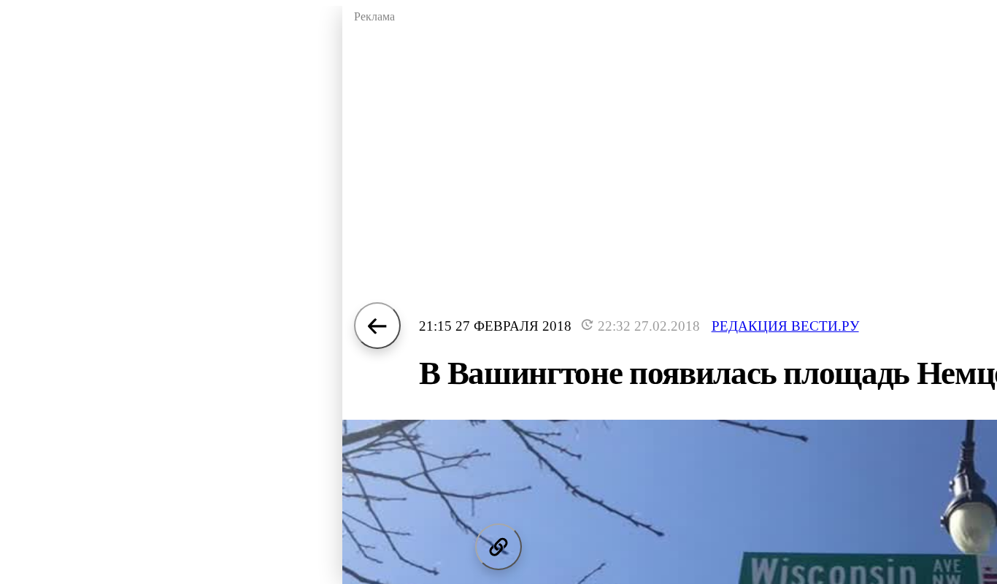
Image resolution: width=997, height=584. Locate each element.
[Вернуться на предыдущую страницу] (377, 325)
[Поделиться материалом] (498, 546)
